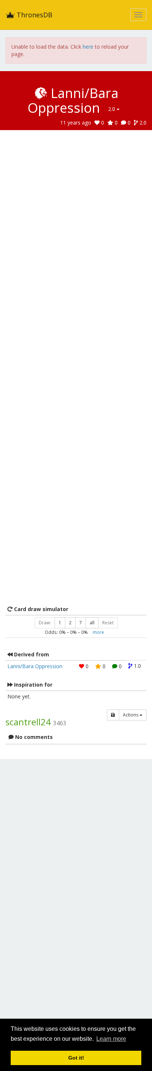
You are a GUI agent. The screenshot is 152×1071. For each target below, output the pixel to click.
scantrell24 (28, 722)
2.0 (112, 108)
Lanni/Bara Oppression (34, 666)
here (88, 46)
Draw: (45, 623)
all (92, 623)
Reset (108, 623)
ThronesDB (33, 14)
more (98, 632)
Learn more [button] (111, 1039)
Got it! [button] (76, 1058)
